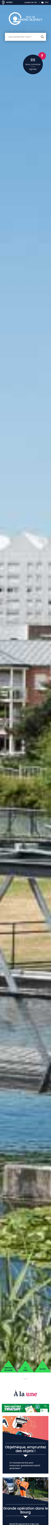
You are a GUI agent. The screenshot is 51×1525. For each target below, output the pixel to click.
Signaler (33, 69)
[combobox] (25, 37)
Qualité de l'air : (31, 2)
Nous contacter (32, 64)
